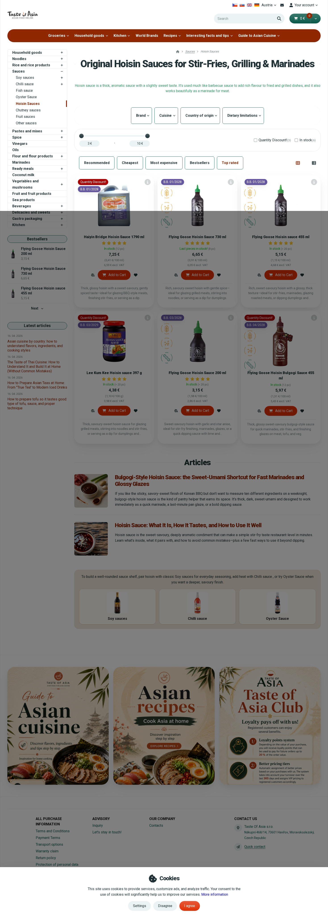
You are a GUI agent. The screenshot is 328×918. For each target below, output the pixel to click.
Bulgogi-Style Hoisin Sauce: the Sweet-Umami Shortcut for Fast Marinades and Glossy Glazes (209, 480)
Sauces (18, 71)
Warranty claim (47, 851)
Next (34, 308)
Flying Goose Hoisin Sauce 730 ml (197, 237)
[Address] (238, 828)
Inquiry (97, 825)
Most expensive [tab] (163, 163)
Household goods (89, 35)
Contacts (156, 825)
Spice (17, 137)
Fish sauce (24, 90)
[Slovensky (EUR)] (242, 5)
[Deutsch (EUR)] (256, 5)
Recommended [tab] (97, 163)
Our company (162, 819)
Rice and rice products (31, 65)
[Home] (22, 14)
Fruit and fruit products (31, 194)
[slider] (81, 136)
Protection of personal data (57, 864)
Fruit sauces (25, 116)
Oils (15, 150)
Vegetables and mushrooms (25, 184)
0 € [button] (305, 18)
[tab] (298, 163)
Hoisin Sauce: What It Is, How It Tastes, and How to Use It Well (188, 525)
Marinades (21, 162)
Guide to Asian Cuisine (257, 35)
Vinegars (19, 144)
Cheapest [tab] (130, 163)
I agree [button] (189, 906)
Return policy (46, 858)
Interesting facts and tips (207, 35)
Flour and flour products (32, 156)
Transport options (49, 844)
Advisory (101, 819)
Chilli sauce (25, 84)
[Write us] (238, 847)
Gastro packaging (27, 218)
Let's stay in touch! (107, 832)
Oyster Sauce (26, 97)
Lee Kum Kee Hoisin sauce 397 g (114, 373)
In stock (307, 140)
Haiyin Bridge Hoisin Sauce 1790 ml (114, 237)
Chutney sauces (28, 110)
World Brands (147, 35)
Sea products (23, 200)
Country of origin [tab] (200, 115)
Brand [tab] (141, 115)
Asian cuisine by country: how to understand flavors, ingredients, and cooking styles (35, 345)
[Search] (279, 18)
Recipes (170, 35)
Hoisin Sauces (28, 104)
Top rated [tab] (230, 163)
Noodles (19, 59)
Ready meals (23, 169)
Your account (304, 5)
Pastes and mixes (27, 131)
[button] (316, 18)
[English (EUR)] (249, 5)
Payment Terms (48, 838)
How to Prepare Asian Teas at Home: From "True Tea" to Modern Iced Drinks (37, 385)
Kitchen (120, 35)
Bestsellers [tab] (200, 163)
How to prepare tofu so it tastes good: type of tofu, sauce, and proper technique (37, 403)
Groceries (56, 35)
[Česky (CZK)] (235, 5)
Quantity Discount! (275, 140)
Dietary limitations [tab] (243, 115)
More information (214, 894)
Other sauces (26, 123)
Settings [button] (139, 906)
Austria (270, 6)
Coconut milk (23, 175)
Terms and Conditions (53, 831)
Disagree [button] (165, 906)
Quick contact (254, 847)
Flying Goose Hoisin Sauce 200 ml (197, 373)
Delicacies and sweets (31, 212)
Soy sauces (25, 77)
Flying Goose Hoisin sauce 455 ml (280, 237)
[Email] (282, 5)
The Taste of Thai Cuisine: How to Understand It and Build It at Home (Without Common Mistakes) (34, 366)
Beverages (21, 206)
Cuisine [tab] (166, 115)
